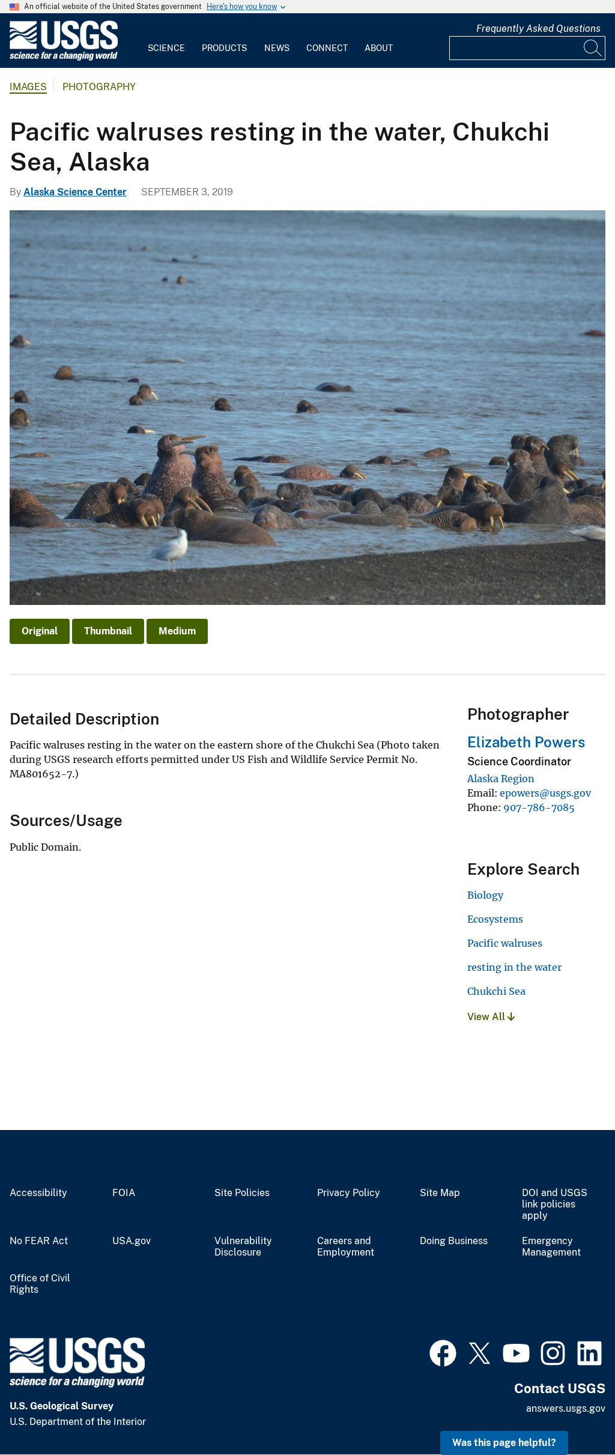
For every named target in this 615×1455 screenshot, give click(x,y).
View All (487, 1016)
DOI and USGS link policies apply (554, 1204)
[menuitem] (166, 40)
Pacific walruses (504, 943)
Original (40, 631)
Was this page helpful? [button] (504, 1442)
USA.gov (131, 1241)
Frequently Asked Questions (538, 28)
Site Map (440, 1193)
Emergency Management (551, 1247)
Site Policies (242, 1193)
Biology (485, 895)
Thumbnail (108, 631)
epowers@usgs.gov (545, 793)
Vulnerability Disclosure (243, 1247)
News (276, 48)
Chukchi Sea (496, 991)
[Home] (64, 58)
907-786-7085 (539, 807)
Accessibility (38, 1193)
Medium (177, 631)
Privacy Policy (348, 1193)
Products (224, 48)
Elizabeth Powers (526, 742)
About (379, 48)
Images (28, 87)
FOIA (123, 1193)
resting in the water (514, 967)
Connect (327, 48)
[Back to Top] (571, 1411)
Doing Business (454, 1241)
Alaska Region (501, 779)
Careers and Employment (345, 1247)
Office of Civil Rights (40, 1284)
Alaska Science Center (75, 192)
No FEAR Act (39, 1241)
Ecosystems (495, 919)
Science (166, 48)
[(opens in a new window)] (443, 1351)
